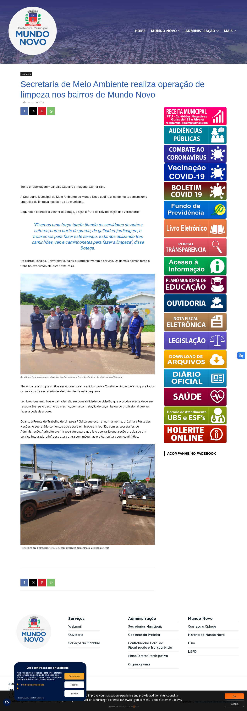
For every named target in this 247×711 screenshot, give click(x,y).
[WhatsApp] (51, 111)
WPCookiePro (124, 707)
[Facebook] (24, 111)
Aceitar (74, 693)
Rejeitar (74, 684)
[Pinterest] (42, 111)
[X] (33, 111)
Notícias (26, 74)
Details (235, 704)
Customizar (74, 676)
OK (234, 696)
